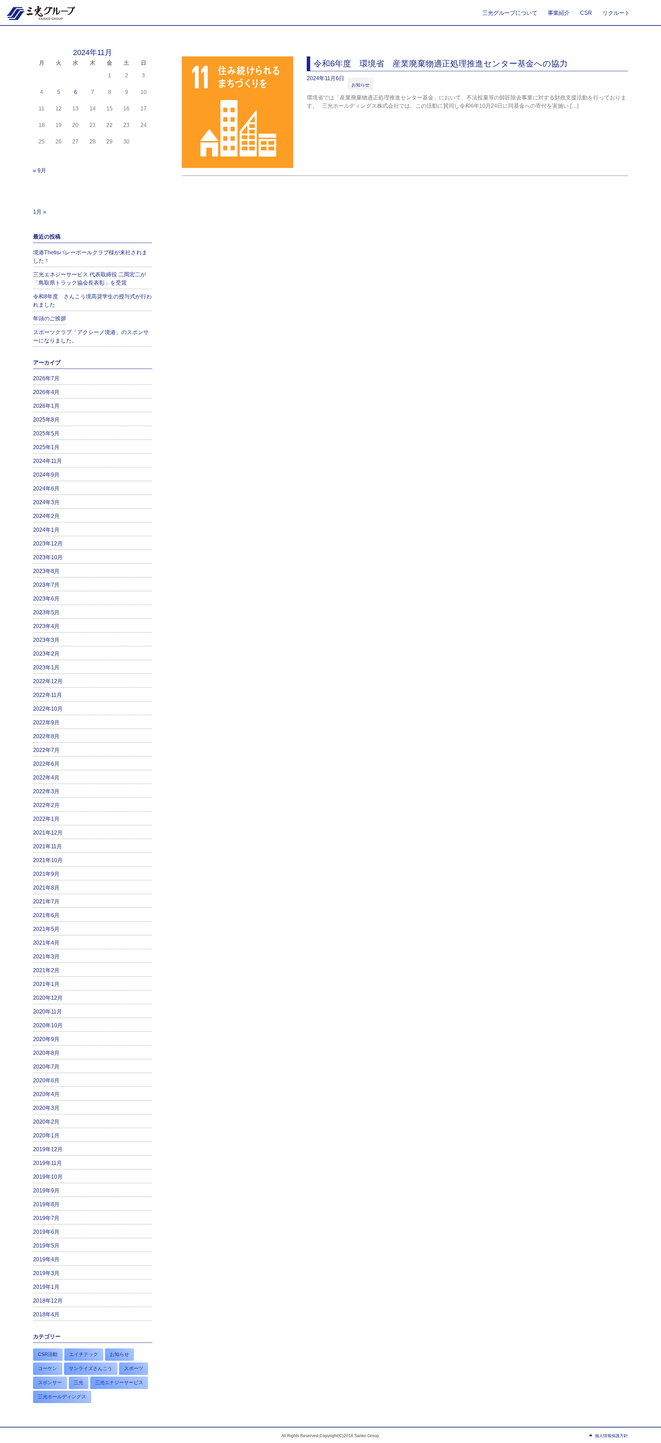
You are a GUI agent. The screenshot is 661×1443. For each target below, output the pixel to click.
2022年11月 (47, 695)
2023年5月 (46, 612)
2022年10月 (48, 709)
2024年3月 (46, 502)
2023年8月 (46, 571)
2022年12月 (48, 681)
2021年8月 (46, 888)
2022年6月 (46, 764)
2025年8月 (46, 420)
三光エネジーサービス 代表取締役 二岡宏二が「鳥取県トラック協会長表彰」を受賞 (89, 279)
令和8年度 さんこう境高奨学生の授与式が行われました (92, 301)
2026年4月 (46, 392)
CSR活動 (47, 1354)
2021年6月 (46, 915)
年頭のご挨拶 (49, 318)
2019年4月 (46, 1259)
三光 (78, 1382)
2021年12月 (48, 833)
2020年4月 (46, 1094)
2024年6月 (46, 488)
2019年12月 (48, 1149)
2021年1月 (46, 984)
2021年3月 (46, 956)
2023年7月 (46, 585)
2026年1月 (46, 406)
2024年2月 (46, 516)
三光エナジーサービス (119, 1382)
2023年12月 (48, 544)
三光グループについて (509, 13)
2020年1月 (46, 1135)
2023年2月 (46, 654)
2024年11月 (47, 461)
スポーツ (133, 1368)
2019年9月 (46, 1190)
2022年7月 (46, 750)
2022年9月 (46, 722)
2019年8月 (46, 1204)
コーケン (47, 1368)
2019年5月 (46, 1246)
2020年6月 (46, 1080)
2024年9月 (46, 475)
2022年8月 (46, 736)
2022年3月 (46, 791)
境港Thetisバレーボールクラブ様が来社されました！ (90, 257)
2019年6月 (46, 1232)
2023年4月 (46, 626)
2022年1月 (46, 819)
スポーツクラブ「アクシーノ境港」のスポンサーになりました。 (91, 336)
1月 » (39, 212)
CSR (586, 13)
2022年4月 (46, 778)
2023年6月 (46, 599)
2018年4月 (46, 1314)
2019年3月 (46, 1273)
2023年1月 (46, 667)
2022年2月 (46, 805)
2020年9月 (46, 1039)
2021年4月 (46, 943)
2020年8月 (46, 1053)
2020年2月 (46, 1122)
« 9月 (39, 170)
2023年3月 (46, 640)
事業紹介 (559, 13)
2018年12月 (48, 1301)
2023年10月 (48, 557)
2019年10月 (48, 1177)
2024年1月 (46, 530)
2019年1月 (46, 1287)
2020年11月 (47, 1012)
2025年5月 (46, 433)
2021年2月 (46, 970)
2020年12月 (48, 998)
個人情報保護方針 (611, 1435)
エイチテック (83, 1354)
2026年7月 (46, 378)
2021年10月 (48, 860)
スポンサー (50, 1382)
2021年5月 (46, 929)
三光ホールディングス (62, 1396)
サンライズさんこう (90, 1368)
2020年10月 (48, 1025)
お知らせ (360, 84)
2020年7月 (46, 1067)
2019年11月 (47, 1163)
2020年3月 (46, 1108)
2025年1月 (46, 447)
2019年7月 (46, 1218)
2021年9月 (46, 874)
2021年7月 (46, 901)
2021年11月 (47, 846)
